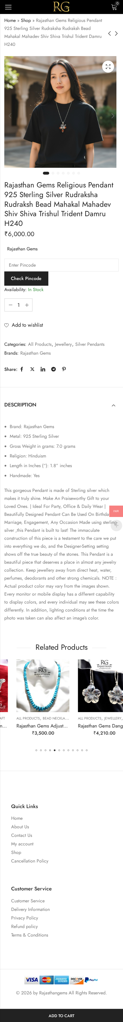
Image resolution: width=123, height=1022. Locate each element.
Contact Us (21, 835)
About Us (20, 826)
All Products (39, 344)
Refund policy (24, 926)
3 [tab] (58, 173)
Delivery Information (30, 909)
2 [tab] (52, 173)
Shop (26, 20)
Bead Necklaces (45, 718)
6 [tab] (73, 173)
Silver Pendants (89, 344)
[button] (36, 750)
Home (10, 20)
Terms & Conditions (29, 935)
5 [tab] (68, 173)
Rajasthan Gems (22, 249)
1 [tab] (46, 173)
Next (113, 115)
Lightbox (108, 67)
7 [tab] (78, 173)
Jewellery (63, 344)
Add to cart (61, 1016)
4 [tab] (63, 173)
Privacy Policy (24, 918)
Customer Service (28, 901)
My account (22, 844)
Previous (10, 115)
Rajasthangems (53, 993)
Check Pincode (26, 278)
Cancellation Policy (29, 861)
